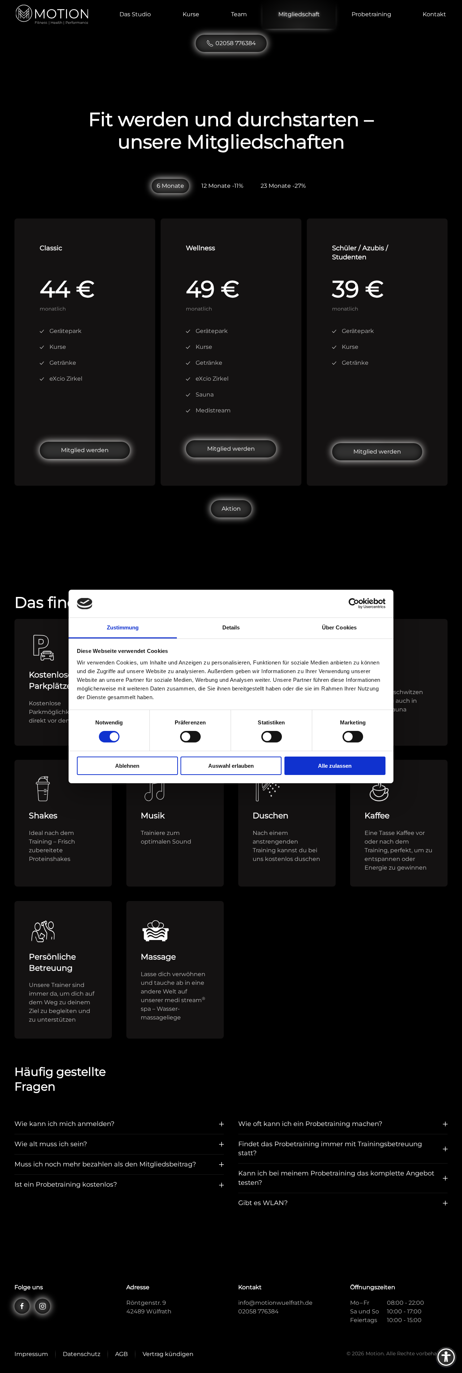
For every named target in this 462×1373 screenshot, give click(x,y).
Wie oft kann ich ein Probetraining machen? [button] (310, 1124)
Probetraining (371, 14)
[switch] (190, 736)
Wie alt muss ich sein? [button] (50, 1144)
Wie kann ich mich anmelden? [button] (64, 1124)
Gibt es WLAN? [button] (263, 1203)
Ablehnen (127, 766)
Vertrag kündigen (168, 1354)
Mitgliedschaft (299, 14)
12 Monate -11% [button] (222, 185)
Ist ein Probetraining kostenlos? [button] (65, 1184)
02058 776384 (235, 43)
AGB (121, 1354)
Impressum (31, 1354)
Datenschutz (81, 1354)
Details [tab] (231, 627)
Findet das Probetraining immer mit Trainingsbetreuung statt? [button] (330, 1148)
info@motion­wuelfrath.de (275, 1302)
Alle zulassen (335, 766)
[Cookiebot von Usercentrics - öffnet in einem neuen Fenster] (353, 603)
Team (239, 14)
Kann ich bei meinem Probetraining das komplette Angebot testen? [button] (336, 1177)
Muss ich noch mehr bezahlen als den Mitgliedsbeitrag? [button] (105, 1164)
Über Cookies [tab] (339, 627)
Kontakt (434, 14)
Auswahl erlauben (231, 766)
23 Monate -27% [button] (283, 185)
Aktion (231, 508)
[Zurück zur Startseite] (52, 14)
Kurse (191, 14)
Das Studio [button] (135, 14)
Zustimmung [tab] (123, 627)
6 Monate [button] (170, 185)
